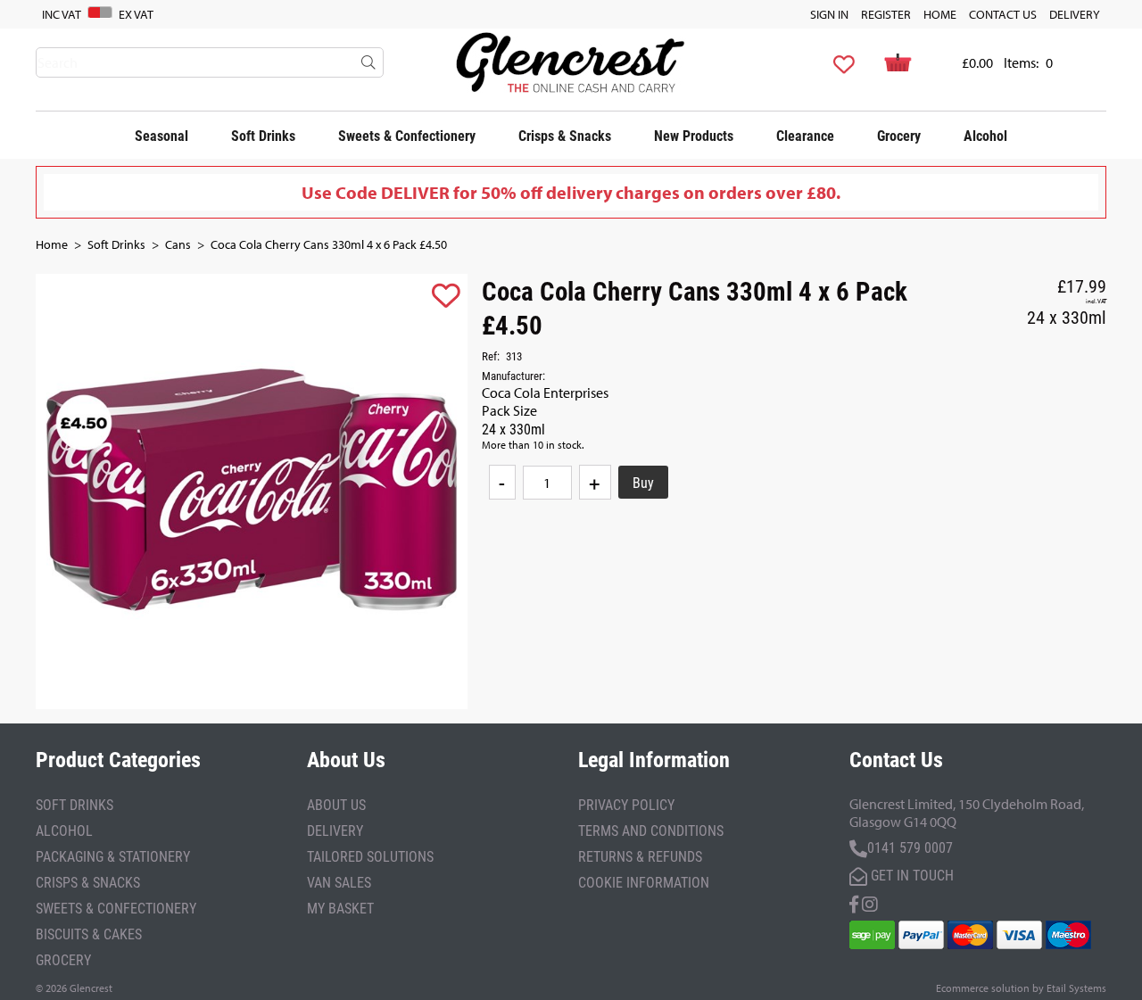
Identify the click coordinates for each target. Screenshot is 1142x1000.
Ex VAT (136, 14)
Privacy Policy (626, 804)
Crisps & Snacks (564, 135)
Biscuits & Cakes (89, 933)
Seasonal (161, 135)
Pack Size (509, 410)
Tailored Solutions (370, 856)
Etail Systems (1076, 988)
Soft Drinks (263, 135)
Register (886, 14)
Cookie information (643, 881)
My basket (340, 907)
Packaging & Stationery (113, 856)
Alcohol (985, 135)
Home (939, 14)
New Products (693, 135)
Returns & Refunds (640, 856)
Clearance (805, 135)
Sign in (829, 14)
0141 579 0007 (910, 847)
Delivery (1074, 14)
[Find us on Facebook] (853, 902)
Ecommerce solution (983, 988)
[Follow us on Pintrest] (870, 902)
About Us (336, 804)
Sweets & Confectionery (407, 135)
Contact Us (1003, 14)
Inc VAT (61, 14)
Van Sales (339, 881)
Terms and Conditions (651, 830)
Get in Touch (910, 874)
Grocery (899, 135)
